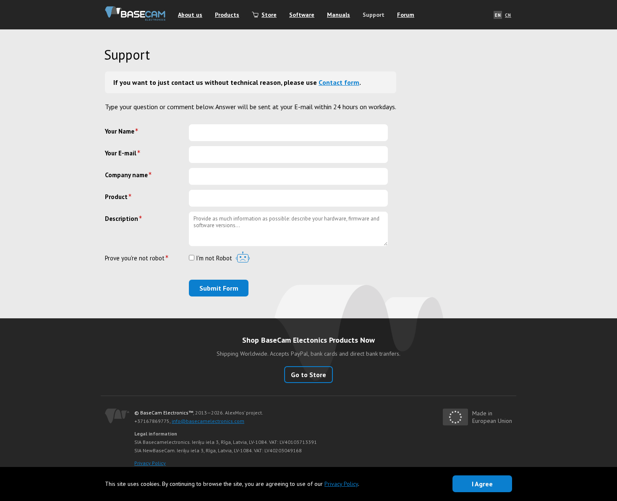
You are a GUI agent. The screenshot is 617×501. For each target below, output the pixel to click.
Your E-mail (120, 153)
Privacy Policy (150, 463)
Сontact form (339, 82)
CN (508, 15)
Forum (405, 14)
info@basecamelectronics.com (208, 421)
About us (190, 14)
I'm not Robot (213, 258)
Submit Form (218, 288)
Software (301, 14)
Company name (126, 175)
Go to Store (308, 374)
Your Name (119, 131)
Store (269, 14)
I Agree (482, 484)
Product (116, 197)
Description (121, 219)
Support (373, 14)
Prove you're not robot (135, 258)
